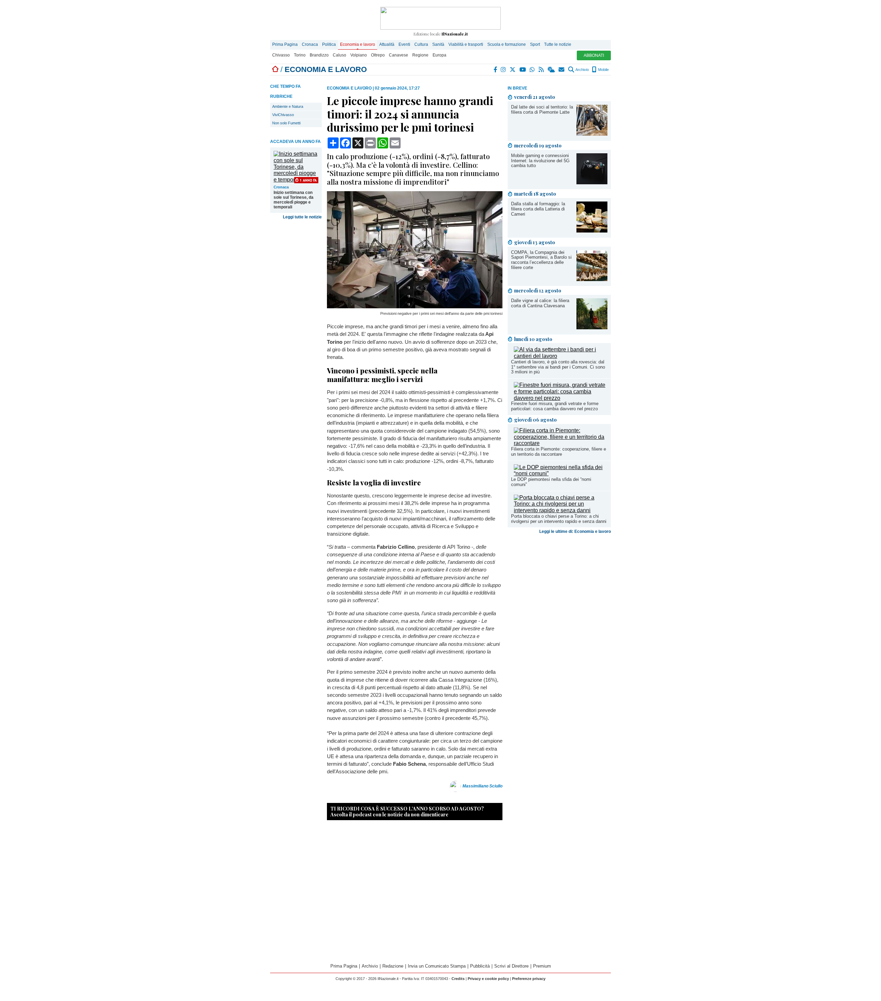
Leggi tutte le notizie (302, 217)
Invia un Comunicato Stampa (437, 966)
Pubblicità (480, 966)
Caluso (339, 55)
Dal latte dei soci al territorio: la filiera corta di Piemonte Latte (542, 109)
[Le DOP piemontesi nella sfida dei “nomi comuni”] (560, 473)
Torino (300, 55)
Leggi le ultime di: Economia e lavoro (575, 531)
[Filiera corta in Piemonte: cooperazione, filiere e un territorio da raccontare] (560, 443)
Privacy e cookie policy (488, 979)
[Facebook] (495, 70)
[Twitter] (513, 70)
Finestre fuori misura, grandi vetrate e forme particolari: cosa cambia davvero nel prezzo (554, 406)
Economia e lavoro (357, 44)
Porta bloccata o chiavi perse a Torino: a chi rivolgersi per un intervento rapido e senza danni (558, 519)
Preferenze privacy (528, 979)
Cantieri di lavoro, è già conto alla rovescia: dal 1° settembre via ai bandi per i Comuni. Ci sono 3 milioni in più (558, 367)
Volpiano (358, 55)
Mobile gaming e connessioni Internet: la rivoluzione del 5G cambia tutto (540, 160)
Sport (535, 44)
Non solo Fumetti (286, 123)
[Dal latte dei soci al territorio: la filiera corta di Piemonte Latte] (591, 134)
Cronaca (310, 44)
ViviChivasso (283, 115)
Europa (439, 55)
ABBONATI (594, 55)
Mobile (603, 70)
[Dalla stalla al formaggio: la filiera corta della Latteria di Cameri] (591, 231)
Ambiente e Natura (287, 106)
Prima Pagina (285, 44)
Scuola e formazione (506, 44)
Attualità (386, 44)
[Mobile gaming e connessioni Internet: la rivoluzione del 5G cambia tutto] (591, 182)
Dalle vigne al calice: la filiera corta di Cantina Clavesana (540, 303)
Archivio (582, 70)
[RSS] (541, 70)
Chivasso (281, 55)
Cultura (421, 44)
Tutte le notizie (557, 44)
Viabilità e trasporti (465, 44)
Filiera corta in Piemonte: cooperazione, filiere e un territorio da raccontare (558, 451)
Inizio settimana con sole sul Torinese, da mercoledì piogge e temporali (294, 199)
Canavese (398, 55)
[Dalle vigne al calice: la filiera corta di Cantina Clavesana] (591, 327)
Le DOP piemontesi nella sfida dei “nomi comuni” (551, 482)
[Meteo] (551, 70)
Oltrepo (378, 55)
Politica (329, 44)
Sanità (438, 44)
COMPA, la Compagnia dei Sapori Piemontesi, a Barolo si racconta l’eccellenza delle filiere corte (541, 260)
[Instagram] (504, 70)
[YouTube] (523, 70)
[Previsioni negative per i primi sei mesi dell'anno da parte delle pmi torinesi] (414, 306)
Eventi (404, 44)
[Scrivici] (562, 70)
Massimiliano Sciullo (482, 786)
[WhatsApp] (532, 70)
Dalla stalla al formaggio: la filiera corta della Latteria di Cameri (538, 209)
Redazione (392, 966)
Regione (420, 55)
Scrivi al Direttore (511, 966)
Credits (458, 979)
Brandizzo (319, 55)
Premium (542, 966)
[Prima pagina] (275, 69)
